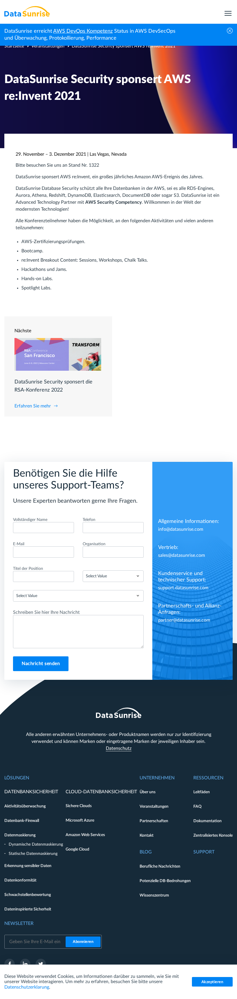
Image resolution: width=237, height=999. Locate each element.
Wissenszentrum (154, 895)
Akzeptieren (212, 982)
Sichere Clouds (79, 806)
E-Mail (18, 544)
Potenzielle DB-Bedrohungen (165, 881)
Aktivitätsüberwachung (25, 806)
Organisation (94, 544)
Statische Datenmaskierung (33, 854)
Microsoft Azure (80, 820)
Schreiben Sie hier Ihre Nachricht (46, 612)
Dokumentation (207, 821)
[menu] (228, 11)
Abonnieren (83, 942)
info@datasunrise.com (180, 529)
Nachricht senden (41, 663)
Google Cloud (77, 849)
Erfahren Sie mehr (32, 406)
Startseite (14, 46)
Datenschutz (119, 748)
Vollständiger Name (30, 520)
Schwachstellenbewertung (27, 895)
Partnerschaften (154, 821)
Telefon (89, 520)
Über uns (147, 792)
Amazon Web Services (85, 835)
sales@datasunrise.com (181, 555)
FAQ (197, 807)
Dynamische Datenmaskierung (36, 844)
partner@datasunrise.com (184, 620)
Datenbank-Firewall (21, 821)
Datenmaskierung (20, 835)
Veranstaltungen (47, 46)
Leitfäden (201, 792)
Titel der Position (28, 569)
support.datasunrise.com (183, 587)
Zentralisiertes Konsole (213, 835)
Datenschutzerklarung (26, 987)
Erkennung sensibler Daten (27, 866)
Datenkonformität (20, 880)
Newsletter (19, 923)
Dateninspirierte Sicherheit (27, 909)
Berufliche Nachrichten (160, 866)
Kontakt (146, 835)
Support (203, 852)
